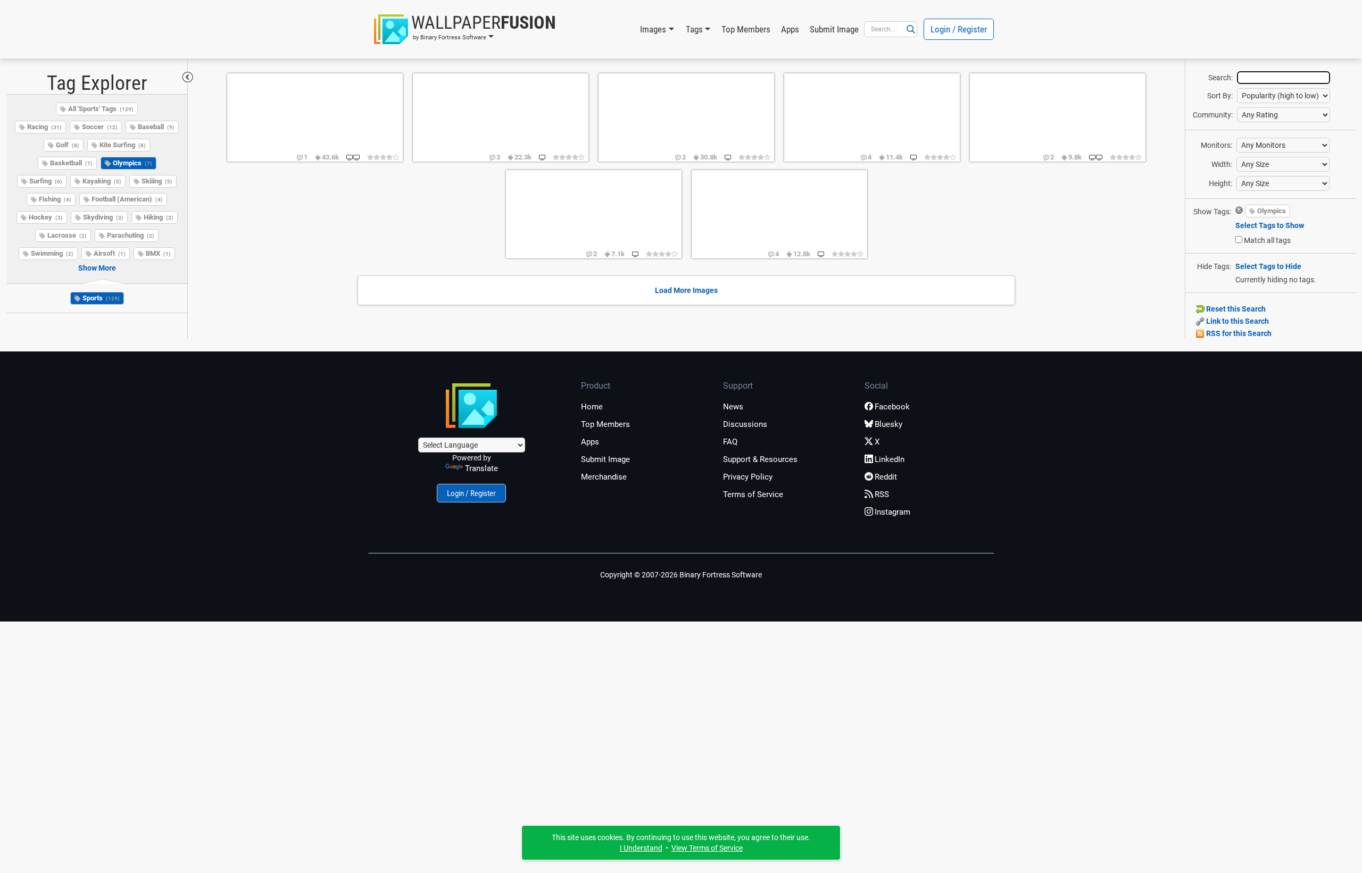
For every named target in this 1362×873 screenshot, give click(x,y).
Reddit (886, 477)
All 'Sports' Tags (101, 109)
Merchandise (604, 477)
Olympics (132, 163)
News (733, 407)
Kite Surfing (122, 145)
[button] (465, 29)
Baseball (156, 127)
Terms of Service (753, 494)
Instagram (892, 512)
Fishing (55, 199)
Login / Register (959, 29)
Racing (44, 127)
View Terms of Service (707, 848)
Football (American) (127, 199)
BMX (158, 253)
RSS (882, 494)
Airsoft (110, 253)
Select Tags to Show (1269, 225)
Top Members (745, 29)
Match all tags (1267, 240)
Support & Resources (760, 459)
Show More (97, 268)
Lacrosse (67, 235)
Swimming (52, 253)
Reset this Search (1235, 309)
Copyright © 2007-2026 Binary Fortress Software (681, 574)
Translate (481, 468)
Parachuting (130, 235)
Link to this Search (1237, 321)
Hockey (46, 217)
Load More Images (686, 290)
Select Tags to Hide (1268, 266)
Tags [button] (694, 29)
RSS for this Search (1238, 333)
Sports (101, 298)
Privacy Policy (748, 477)
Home (592, 407)
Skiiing (157, 181)
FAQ (730, 442)
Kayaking (101, 181)
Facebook (892, 407)
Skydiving (103, 217)
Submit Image (834, 29)
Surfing (45, 181)
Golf (67, 145)
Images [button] (653, 29)
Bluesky (888, 424)
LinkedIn (889, 459)
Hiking (158, 217)
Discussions (745, 424)
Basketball (71, 163)
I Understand (641, 848)
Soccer (100, 127)
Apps (790, 29)
